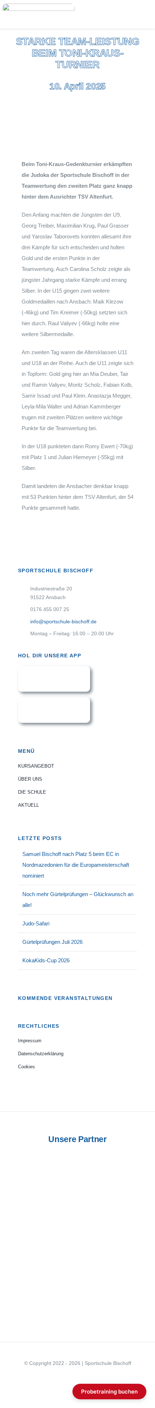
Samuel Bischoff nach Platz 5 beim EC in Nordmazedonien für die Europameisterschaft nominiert (75, 865)
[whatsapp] (60, 1376)
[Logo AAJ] (77, 1312)
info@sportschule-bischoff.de (63, 621)
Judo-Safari (35, 923)
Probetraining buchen (109, 1391)
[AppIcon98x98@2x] (77, 1157)
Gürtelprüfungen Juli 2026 (52, 942)
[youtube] (83, 1376)
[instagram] (95, 1376)
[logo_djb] (77, 1197)
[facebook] (72, 1376)
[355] (54, 669)
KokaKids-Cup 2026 (46, 960)
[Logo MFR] (77, 1255)
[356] (54, 700)
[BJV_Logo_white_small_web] (77, 1223)
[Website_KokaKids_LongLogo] (77, 1291)
